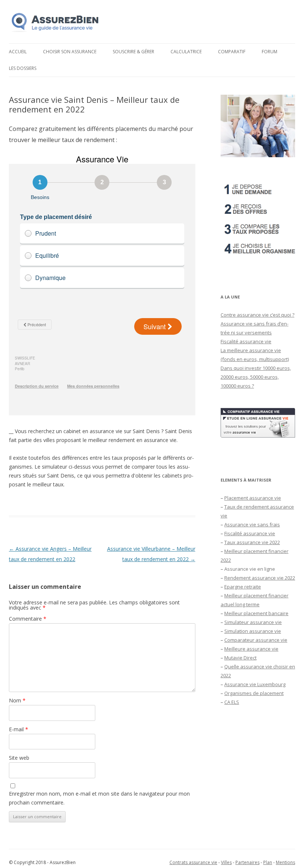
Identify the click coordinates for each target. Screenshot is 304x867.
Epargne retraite (242, 586)
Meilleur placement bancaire (256, 613)
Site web (19, 757)
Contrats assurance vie (193, 862)
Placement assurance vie (252, 498)
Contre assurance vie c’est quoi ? (257, 314)
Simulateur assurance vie (253, 622)
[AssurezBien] (55, 31)
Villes (226, 862)
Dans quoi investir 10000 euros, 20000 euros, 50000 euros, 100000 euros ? (256, 377)
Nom (17, 700)
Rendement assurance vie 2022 (259, 577)
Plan (267, 862)
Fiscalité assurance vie (246, 341)
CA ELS (231, 702)
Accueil (18, 51)
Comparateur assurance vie (255, 640)
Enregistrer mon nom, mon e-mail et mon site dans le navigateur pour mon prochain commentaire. (99, 798)
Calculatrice (186, 51)
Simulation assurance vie (252, 631)
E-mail (18, 729)
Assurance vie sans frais (252, 524)
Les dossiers (22, 68)
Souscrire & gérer (133, 51)
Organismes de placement (254, 693)
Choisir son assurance (69, 51)
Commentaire (27, 618)
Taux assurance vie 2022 (252, 542)
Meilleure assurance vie (251, 648)
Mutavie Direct (240, 657)
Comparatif (231, 51)
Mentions (285, 862)
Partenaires (247, 862)
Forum (269, 51)
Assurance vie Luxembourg (254, 684)
